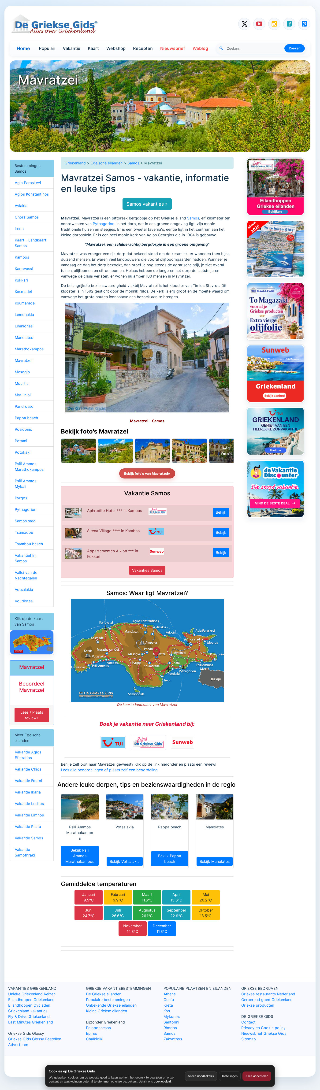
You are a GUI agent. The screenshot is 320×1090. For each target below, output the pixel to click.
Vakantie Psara (28, 826)
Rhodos (170, 1027)
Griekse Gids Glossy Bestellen (34, 1039)
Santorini (171, 1022)
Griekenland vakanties (27, 1010)
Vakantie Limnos (29, 815)
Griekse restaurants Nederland (268, 994)
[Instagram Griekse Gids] (274, 24)
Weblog (200, 48)
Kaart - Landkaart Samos (30, 243)
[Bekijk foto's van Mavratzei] (226, 450)
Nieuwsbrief (172, 48)
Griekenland (75, 163)
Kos (167, 1010)
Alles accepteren (257, 1076)
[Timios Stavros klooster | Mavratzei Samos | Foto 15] (78, 450)
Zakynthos (173, 1039)
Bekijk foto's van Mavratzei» (147, 473)
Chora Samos (27, 217)
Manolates (24, 337)
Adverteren (18, 1044)
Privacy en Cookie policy (263, 1027)
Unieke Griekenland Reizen (32, 994)
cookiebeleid (162, 1081)
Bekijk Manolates (215, 861)
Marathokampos (29, 349)
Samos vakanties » (147, 204)
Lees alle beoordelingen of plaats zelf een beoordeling (109, 769)
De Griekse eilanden (103, 994)
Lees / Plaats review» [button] (31, 715)
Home (23, 48)
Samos (133, 163)
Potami (21, 440)
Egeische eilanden (107, 163)
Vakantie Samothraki (25, 852)
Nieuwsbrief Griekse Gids (263, 1033)
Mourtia (22, 383)
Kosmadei (23, 291)
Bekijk (221, 512)
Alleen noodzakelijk (201, 1076)
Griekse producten (257, 1005)
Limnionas (24, 326)
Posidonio (23, 429)
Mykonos (172, 1016)
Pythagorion (103, 223)
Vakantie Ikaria (28, 792)
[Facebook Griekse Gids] (289, 24)
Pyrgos (21, 498)
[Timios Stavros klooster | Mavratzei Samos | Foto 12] (189, 450)
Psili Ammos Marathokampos (29, 466)
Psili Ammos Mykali (25, 483)
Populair (47, 48)
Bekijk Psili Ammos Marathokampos (79, 856)
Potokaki (22, 452)
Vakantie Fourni (28, 780)
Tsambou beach (29, 543)
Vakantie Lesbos (29, 803)
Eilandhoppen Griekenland (31, 999)
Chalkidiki (94, 1039)
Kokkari (21, 280)
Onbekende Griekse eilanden (111, 1005)
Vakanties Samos (147, 570)
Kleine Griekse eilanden (106, 1010)
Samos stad (25, 521)
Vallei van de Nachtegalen (26, 575)
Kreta (168, 1005)
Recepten (143, 48)
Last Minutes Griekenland (30, 1022)
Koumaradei (25, 303)
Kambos (22, 257)
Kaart (93, 48)
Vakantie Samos (29, 838)
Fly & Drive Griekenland (29, 1016)
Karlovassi (24, 268)
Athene (170, 994)
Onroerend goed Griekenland (267, 999)
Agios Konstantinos (32, 194)
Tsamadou (24, 532)
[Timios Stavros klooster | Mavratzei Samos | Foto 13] (152, 450)
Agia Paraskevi (28, 182)
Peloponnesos (98, 1027)
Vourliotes (24, 601)
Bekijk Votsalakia (125, 861)
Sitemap (248, 1039)
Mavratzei (23, 360)
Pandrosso (24, 406)
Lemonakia (24, 314)
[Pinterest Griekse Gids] (304, 24)
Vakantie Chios (28, 769)
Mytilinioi (23, 395)
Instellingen (230, 1076)
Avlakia (21, 205)
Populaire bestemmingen (108, 999)
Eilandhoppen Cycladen (29, 1005)
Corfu (169, 999)
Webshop (116, 48)
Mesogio (22, 372)
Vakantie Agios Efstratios (28, 755)
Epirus (91, 1033)
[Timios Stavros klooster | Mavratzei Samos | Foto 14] (115, 450)
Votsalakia (24, 589)
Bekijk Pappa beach (169, 858)
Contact (248, 1022)
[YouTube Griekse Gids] (259, 24)
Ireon (19, 228)
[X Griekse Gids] (244, 24)
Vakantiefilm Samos (26, 558)
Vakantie (71, 48)
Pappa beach (26, 417)
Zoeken (294, 48)
